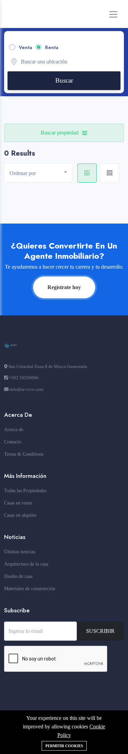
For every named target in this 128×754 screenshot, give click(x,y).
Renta (51, 47)
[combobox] (38, 173)
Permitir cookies (64, 746)
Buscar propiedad (60, 133)
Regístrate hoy (64, 287)
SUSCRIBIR (100, 631)
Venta (25, 47)
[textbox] (41, 173)
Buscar (64, 80)
